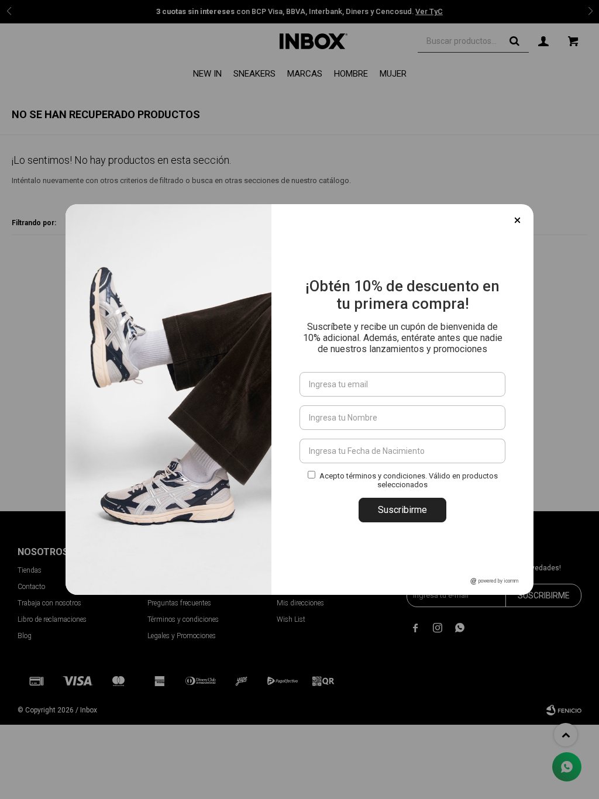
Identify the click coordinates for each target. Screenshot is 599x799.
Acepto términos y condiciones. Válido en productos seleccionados (408, 480)
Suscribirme (402, 509)
